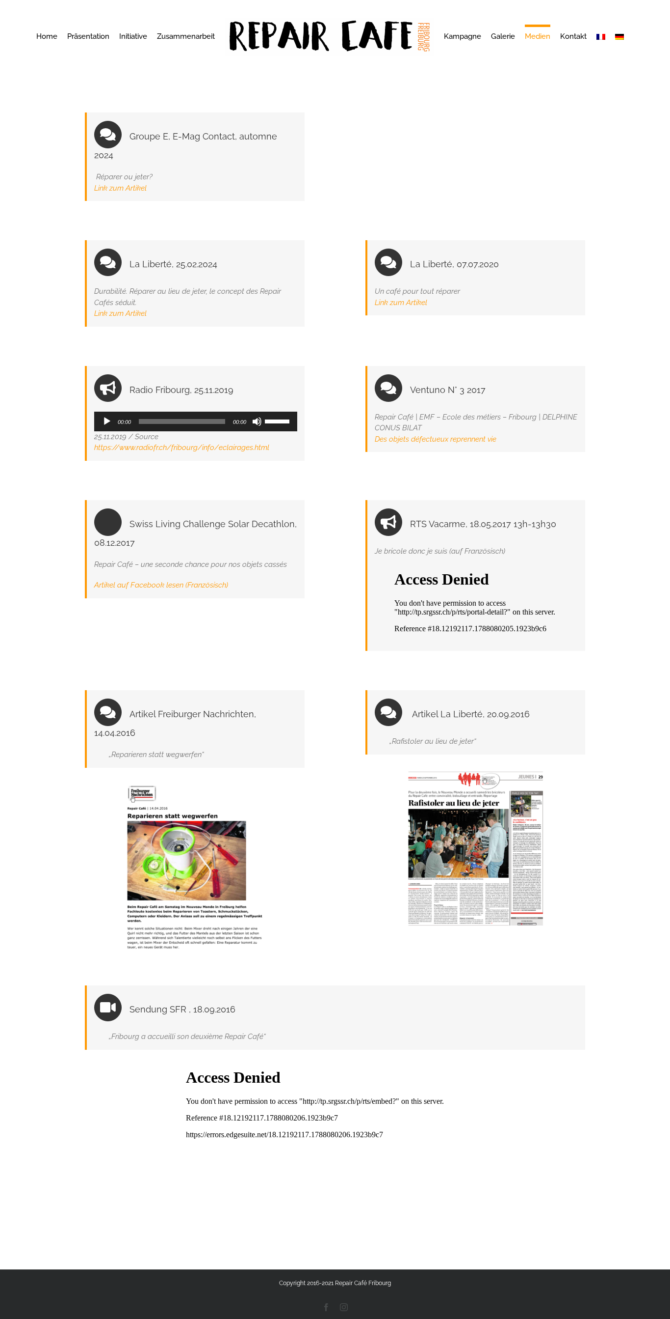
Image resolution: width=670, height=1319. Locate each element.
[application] (195, 421)
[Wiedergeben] (107, 421)
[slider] (278, 420)
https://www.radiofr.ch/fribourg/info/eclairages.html (181, 447)
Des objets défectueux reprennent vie (435, 439)
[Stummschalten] (257, 421)
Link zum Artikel (120, 188)
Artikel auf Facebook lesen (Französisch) (161, 585)
